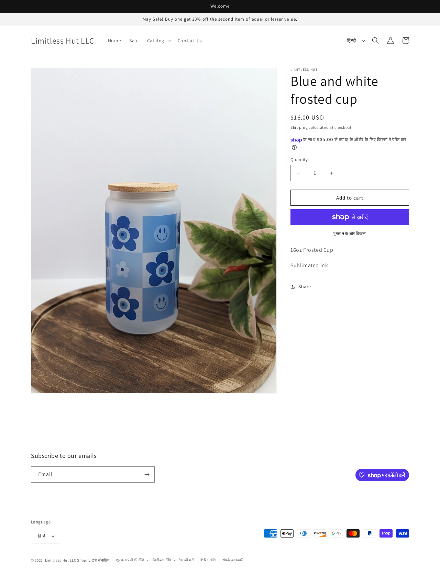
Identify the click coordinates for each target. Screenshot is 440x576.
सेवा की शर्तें (186, 559)
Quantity (299, 159)
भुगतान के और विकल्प (349, 233)
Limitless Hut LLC (60, 560)
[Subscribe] (146, 474)
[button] (158, 40)
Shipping (299, 127)
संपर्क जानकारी (232, 559)
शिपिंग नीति (208, 559)
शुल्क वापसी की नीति (130, 559)
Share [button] (304, 286)
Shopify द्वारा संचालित (93, 560)
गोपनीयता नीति (161, 559)
